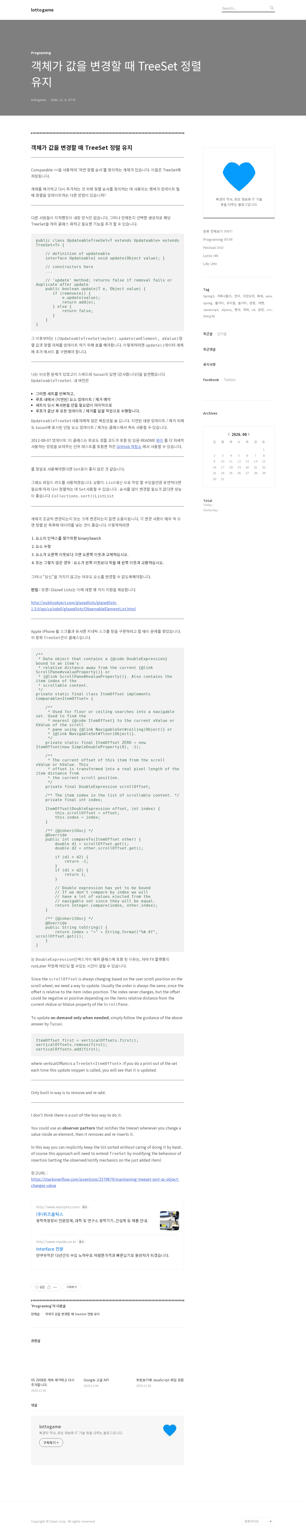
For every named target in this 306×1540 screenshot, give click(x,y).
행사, (238, 309)
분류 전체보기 (217, 231)
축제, (260, 296)
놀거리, (243, 303)
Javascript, (211, 309)
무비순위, (209, 316)
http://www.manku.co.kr (56, 1242)
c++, (270, 309)
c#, (254, 309)
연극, (237, 296)
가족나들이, (224, 296)
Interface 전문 (50, 1249)
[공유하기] (49, 1287)
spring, (208, 303)
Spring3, (209, 296)
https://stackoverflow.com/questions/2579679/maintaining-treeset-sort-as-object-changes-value (105, 1182)
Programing (218, 239)
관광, (253, 303)
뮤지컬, (231, 303)
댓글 (34, 1405)
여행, (261, 303)
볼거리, (220, 303)
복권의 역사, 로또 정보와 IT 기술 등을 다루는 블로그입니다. (81, 1432)
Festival (213, 247)
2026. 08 (239, 434)
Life (210, 263)
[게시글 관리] (55, 1287)
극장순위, (249, 296)
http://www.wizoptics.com (58, 1207)
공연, (261, 309)
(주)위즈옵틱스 (49, 1214)
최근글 (208, 333)
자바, (246, 309)
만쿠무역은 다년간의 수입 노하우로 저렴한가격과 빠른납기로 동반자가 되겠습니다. (102, 1255)
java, (269, 296)
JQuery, (227, 309)
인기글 (222, 333)
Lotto (211, 255)
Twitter (230, 379)
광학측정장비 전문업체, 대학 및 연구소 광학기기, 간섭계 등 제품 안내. (92, 1220)
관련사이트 (252, 1521)
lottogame (42, 9)
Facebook (211, 379)
